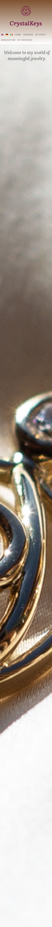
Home (18, 35)
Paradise (28, 35)
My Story (41, 35)
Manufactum (8, 40)
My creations (25, 40)
